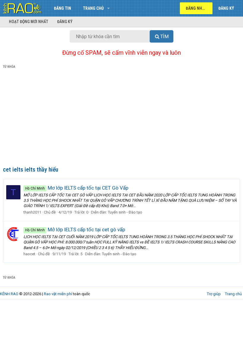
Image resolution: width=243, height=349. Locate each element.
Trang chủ (93, 8)
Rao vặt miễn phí (58, 294)
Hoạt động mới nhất (28, 21)
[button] (108, 8)
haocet (29, 254)
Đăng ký (65, 21)
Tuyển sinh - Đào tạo (125, 212)
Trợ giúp (214, 294)
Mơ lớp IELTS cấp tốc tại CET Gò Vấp (76, 188)
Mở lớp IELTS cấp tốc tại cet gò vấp (75, 229)
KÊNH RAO (9, 294)
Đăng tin (62, 8)
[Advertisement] (121, 118)
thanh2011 (32, 212)
